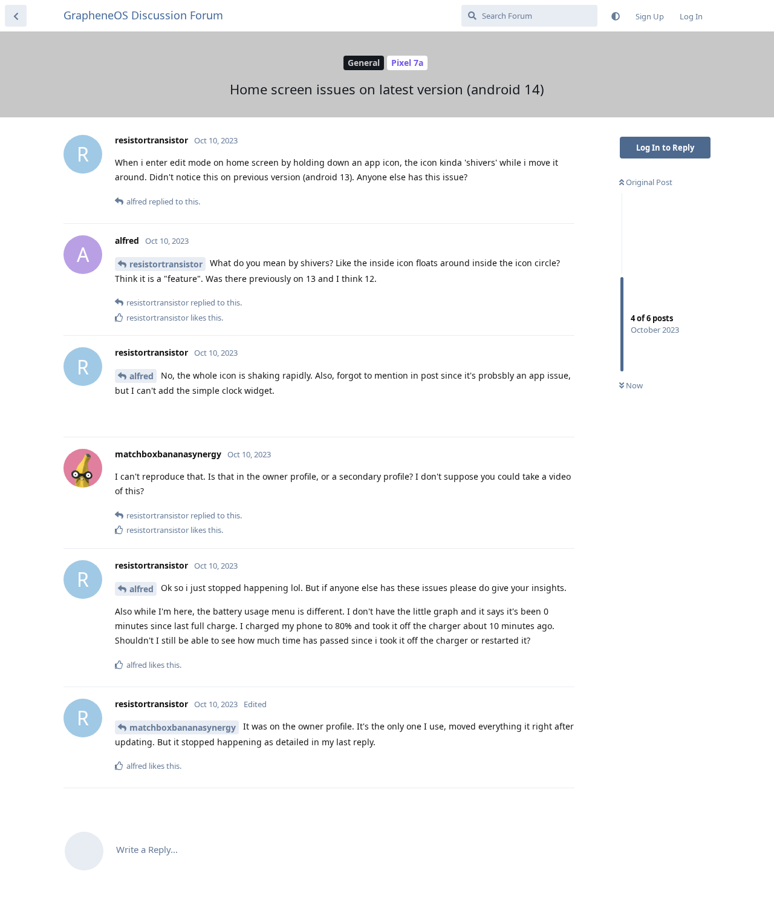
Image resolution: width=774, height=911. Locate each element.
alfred (141, 376)
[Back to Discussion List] (16, 16)
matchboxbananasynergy (182, 727)
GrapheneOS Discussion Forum (143, 15)
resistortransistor (166, 264)
